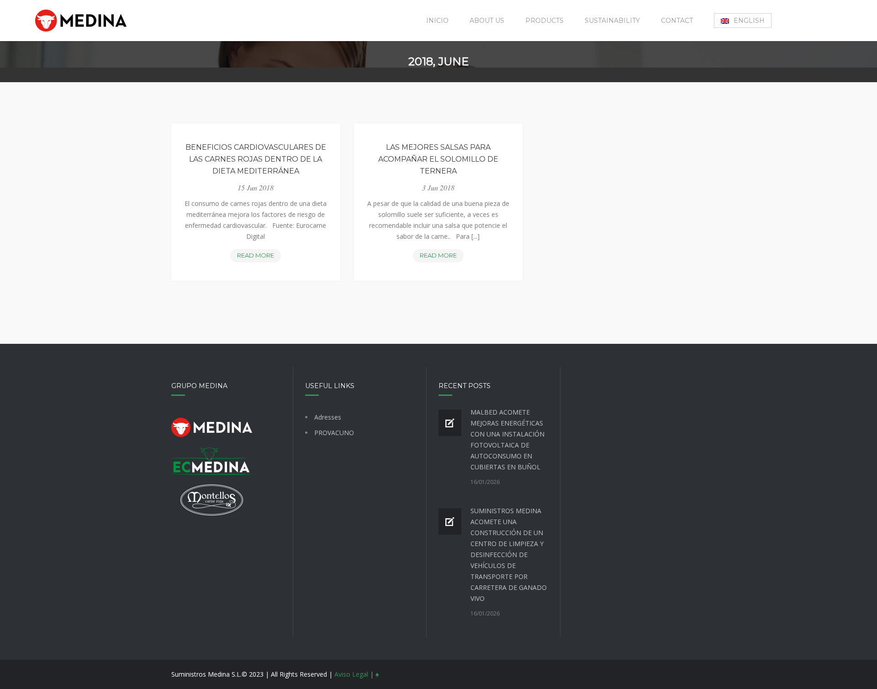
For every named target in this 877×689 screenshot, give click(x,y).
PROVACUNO (334, 432)
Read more (259, 257)
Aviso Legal (351, 674)
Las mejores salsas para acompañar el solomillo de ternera (438, 159)
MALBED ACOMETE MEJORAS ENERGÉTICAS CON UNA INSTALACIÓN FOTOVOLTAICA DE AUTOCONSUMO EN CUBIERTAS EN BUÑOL (507, 439)
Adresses (327, 417)
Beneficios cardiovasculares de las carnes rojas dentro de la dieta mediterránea (255, 159)
